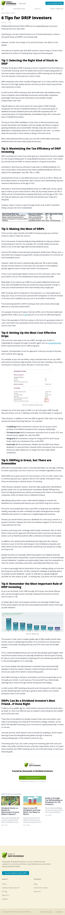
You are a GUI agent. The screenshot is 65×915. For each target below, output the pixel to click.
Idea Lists (38, 9)
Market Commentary (56, 9)
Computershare (54, 343)
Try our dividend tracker (54, 3)
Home (4, 884)
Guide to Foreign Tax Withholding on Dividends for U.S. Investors (54, 801)
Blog (35, 884)
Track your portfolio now (32, 777)
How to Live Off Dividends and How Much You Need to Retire (31, 811)
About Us (5, 895)
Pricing (4, 891)
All (3, 9)
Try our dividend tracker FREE (15, 873)
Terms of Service (46, 912)
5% (26, 315)
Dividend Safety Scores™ (11, 888)
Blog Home (22, 3)
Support (5, 899)
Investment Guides (19, 9)
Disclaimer (59, 912)
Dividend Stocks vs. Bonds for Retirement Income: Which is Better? (10, 811)
